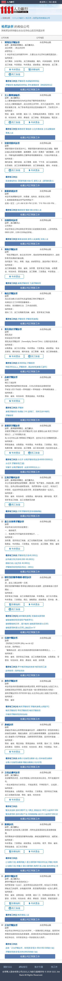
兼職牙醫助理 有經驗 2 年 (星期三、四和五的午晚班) (27, 411)
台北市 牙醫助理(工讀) (15, 463)
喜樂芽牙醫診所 (12, 425)
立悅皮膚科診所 (12, 772)
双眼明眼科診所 (12, 143)
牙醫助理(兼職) (32, 319)
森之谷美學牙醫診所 (14, 521)
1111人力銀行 (14, 10)
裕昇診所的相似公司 (41, 18)
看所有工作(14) (12, 706)
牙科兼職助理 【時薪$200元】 (40, 85)
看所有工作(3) (11, 81)
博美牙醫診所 (11, 249)
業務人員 (9, 133)
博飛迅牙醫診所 (12, 42)
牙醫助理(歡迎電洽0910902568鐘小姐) (21, 952)
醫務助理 (21, 129)
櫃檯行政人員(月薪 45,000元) (18, 563)
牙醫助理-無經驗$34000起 (16, 85)
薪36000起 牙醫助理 (26, 363)
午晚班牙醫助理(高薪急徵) (16, 714)
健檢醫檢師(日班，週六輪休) (17, 624)
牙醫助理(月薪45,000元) (28, 555)
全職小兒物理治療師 (14, 762)
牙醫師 (20, 408)
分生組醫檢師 (49, 129)
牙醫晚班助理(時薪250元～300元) (19, 567)
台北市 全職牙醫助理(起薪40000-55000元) (35, 459)
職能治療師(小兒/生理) (32, 762)
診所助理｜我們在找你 (15, 671)
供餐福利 (35, 69)
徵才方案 (38, 967)
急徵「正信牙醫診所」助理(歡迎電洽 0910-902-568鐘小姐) (30, 948)
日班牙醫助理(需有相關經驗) (29, 511)
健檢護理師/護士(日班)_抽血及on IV (20, 628)
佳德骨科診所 (11, 220)
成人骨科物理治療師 (43, 758)
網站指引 (23, 967)
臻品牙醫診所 (11, 293)
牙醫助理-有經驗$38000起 (28, 81)
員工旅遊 (16, 74)
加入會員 (53, 2)
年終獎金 (16, 69)
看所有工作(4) (11, 555)
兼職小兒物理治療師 (26, 758)
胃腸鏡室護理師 (38, 616)
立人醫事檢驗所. (12, 95)
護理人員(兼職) (34, 239)
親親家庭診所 (11, 191)
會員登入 (43, 2)
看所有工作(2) (11, 283)
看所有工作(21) (12, 616)
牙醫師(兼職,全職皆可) (40, 706)
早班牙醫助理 (23, 710)
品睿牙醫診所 (11, 377)
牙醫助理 (21, 319)
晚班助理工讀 (40, 667)
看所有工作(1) (11, 177)
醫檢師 (28, 129)
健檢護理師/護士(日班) (39, 624)
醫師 (28, 210)
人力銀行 (6, 2)
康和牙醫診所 (11, 681)
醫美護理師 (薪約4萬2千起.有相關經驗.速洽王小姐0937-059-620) (32, 814)
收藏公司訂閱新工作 (30, 89)
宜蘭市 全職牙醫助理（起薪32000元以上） (23, 467)
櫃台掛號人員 (35, 210)
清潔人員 (44, 239)
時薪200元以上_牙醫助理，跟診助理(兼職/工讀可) (26, 367)
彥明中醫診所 (11, 876)
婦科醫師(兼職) (25, 616)
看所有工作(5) (11, 129)
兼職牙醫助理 (23, 283)
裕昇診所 (7, 26)
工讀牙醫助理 (35, 283)
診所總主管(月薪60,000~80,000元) (20, 559)
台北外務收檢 (37, 129)
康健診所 (9, 724)
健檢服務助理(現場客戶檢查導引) (19, 620)
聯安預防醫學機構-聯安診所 (18, 577)
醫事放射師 (22, 239)
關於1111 (8, 967)
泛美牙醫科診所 (12, 477)
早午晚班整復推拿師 (26, 667)
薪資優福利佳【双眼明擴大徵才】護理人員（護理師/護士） (30, 181)
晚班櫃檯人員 (23, 915)
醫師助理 (21, 210)
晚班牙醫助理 (24, 706)
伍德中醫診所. (11, 638)
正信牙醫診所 (11, 925)
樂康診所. (9, 824)
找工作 (28, 18)
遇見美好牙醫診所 (13, 329)
